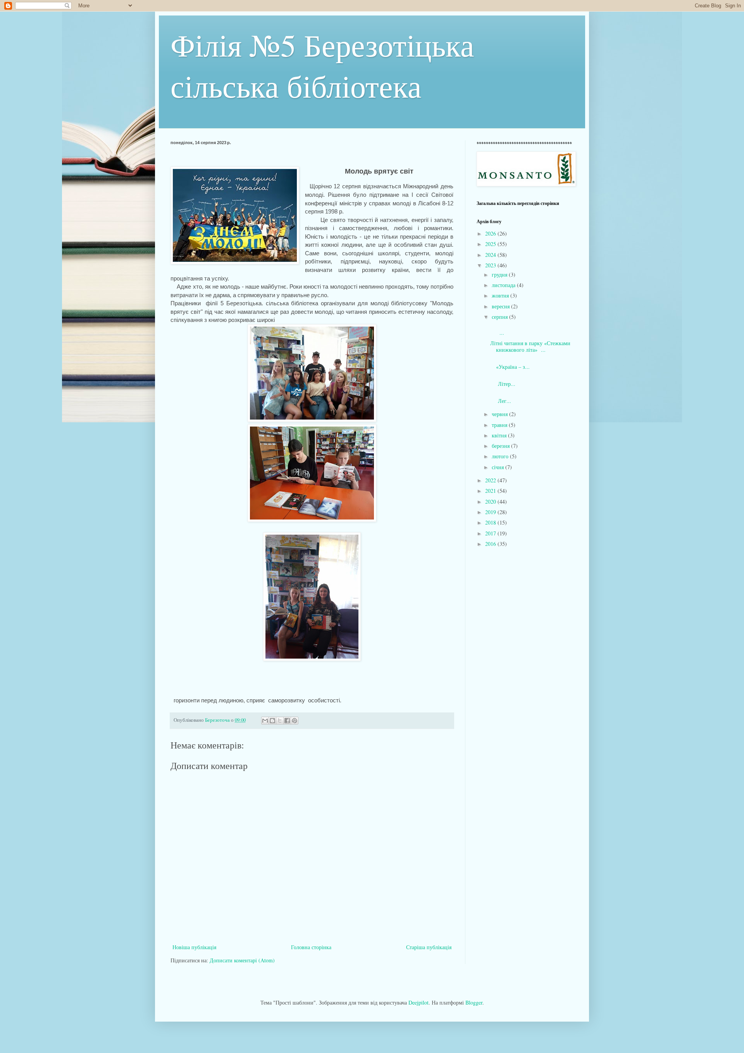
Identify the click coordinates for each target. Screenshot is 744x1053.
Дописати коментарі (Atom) (242, 960)
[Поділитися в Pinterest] (294, 720)
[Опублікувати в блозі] (272, 720)
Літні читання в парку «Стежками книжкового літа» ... (530, 346)
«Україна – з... (522, 363)
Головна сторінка (311, 947)
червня (500, 414)
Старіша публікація (428, 947)
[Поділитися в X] (280, 720)
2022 (491, 480)
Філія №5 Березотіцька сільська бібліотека (322, 65)
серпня (500, 316)
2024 (491, 254)
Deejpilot (418, 1002)
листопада (504, 285)
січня (498, 467)
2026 (491, 233)
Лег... (529, 397)
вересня (501, 306)
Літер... (527, 380)
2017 (491, 533)
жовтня (501, 295)
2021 (491, 490)
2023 (491, 265)
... (531, 329)
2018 (491, 522)
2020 (491, 501)
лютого (501, 456)
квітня (500, 435)
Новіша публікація (194, 947)
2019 (491, 512)
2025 (491, 244)
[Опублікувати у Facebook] (287, 720)
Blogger (473, 1002)
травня (500, 424)
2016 (491, 543)
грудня (500, 274)
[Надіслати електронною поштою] (265, 720)
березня (501, 445)
